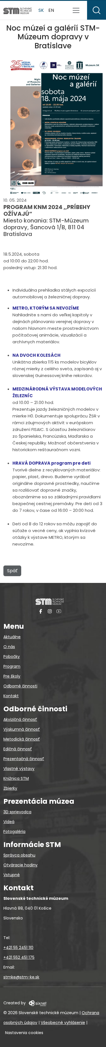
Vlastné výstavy (18, 768)
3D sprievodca (17, 812)
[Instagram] (49, 611)
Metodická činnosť (21, 739)
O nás (9, 646)
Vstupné (11, 875)
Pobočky (11, 656)
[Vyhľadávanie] (96, 10)
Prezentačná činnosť (23, 759)
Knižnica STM (16, 778)
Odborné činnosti (20, 686)
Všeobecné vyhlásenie (63, 1022)
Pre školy (11, 676)
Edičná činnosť (17, 749)
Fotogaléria (14, 831)
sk (41, 10)
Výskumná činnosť (21, 729)
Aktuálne (12, 637)
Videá (8, 822)
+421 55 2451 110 (18, 947)
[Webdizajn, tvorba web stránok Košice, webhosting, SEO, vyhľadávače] (37, 1003)
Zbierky (10, 788)
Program (11, 666)
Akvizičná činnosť (20, 719)
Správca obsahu (19, 855)
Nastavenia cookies (24, 1032)
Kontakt (11, 696)
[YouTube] (59, 611)
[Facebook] (40, 611)
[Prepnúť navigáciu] (76, 10)
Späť (12, 570)
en (51, 10)
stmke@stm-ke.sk (21, 977)
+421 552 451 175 (18, 957)
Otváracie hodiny (20, 865)
